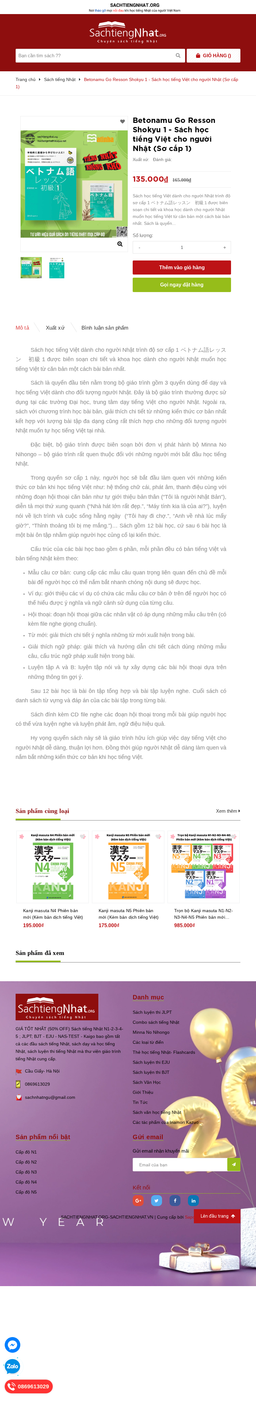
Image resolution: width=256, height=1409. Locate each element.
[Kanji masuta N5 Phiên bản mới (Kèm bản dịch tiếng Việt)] (128, 867)
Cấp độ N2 (26, 1161)
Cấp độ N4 (26, 1181)
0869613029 (37, 1084)
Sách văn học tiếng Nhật (157, 1112)
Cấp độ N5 (26, 1191)
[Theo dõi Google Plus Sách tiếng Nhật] (138, 1200)
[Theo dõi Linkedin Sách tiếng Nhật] (193, 1200)
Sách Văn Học (147, 1082)
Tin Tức (140, 1102)
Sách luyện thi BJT (151, 1072)
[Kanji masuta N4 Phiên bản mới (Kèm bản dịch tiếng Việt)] (52, 867)
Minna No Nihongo (151, 1032)
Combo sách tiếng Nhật (156, 1022)
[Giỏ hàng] (198, 56)
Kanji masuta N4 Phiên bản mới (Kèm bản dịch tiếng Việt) (53, 914)
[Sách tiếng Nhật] (57, 1006)
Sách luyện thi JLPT (152, 1012)
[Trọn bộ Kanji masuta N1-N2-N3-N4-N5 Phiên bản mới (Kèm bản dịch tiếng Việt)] (203, 867)
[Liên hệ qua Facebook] (12, 1345)
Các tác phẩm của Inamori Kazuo (166, 1122)
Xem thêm (227, 811)
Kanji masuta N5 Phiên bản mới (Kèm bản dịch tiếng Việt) (129, 914)
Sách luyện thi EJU (151, 1062)
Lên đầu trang (215, 1216)
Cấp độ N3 (26, 1171)
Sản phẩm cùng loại (43, 810)
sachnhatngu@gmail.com (50, 1097)
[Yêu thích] (122, 122)
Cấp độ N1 (26, 1151)
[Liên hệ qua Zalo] (12, 1367)
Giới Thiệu (143, 1092)
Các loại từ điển (148, 1042)
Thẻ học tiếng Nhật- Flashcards (164, 1052)
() (217, 55)
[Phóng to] (120, 244)
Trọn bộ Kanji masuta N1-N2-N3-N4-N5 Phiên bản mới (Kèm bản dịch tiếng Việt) (203, 914)
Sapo (190, 1217)
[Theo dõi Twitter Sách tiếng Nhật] (156, 1200)
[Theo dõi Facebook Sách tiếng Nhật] (175, 1200)
